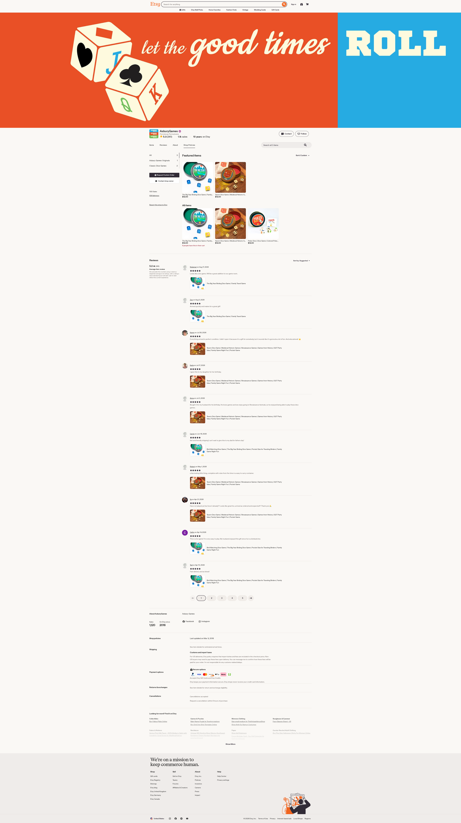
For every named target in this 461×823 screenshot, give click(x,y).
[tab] (164, 155)
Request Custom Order (165, 175)
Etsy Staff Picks (197, 10)
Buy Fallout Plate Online (158, 721)
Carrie (192, 434)
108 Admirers (154, 196)
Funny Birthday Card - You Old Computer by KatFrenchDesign (248, 737)
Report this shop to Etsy (158, 205)
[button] (286, 134)
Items (151, 145)
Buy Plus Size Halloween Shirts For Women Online (291, 733)
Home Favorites (215, 10)
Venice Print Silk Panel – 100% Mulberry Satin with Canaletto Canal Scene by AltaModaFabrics (168, 734)
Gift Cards (275, 10)
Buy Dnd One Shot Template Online (204, 725)
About (175, 145)
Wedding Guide (260, 10)
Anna (192, 398)
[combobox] (221, 4)
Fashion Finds (231, 10)
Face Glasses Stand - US (282, 721)
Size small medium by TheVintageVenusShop (248, 721)
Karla (192, 365)
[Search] (284, 4)
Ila (191, 499)
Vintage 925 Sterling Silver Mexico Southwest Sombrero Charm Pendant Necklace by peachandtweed (208, 735)
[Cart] (307, 4)
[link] (193, 598)
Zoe (191, 300)
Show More (230, 744)
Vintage (245, 10)
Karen (192, 332)
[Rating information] (161, 136)
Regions (308, 819)
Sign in (293, 4)
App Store (158, 807)
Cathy (192, 532)
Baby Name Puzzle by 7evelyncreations (205, 721)
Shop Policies (189, 145)
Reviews (163, 145)
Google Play (176, 807)
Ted (191, 565)
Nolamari (193, 267)
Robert (192, 467)
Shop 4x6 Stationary (239, 733)
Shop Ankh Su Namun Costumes (244, 725)
